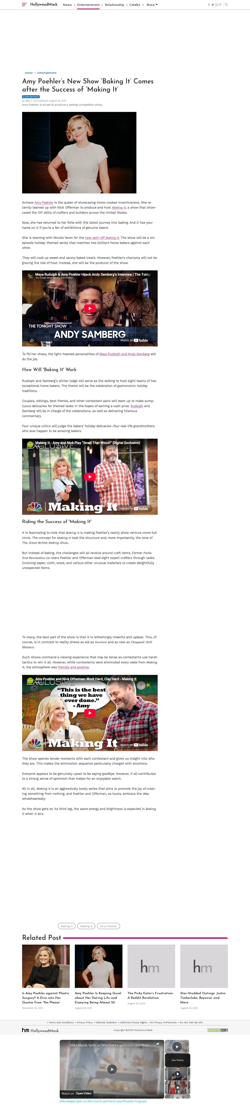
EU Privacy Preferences (163, 1022)
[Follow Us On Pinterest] (220, 4)
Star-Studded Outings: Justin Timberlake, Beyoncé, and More (203, 998)
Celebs (135, 4)
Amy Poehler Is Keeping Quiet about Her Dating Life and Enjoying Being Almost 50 (98, 998)
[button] (225, 4)
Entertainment (88, 4)
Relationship (114, 4)
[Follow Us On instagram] (216, 4)
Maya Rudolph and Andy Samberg (124, 354)
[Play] (177, 1073)
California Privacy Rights (133, 1022)
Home (29, 72)
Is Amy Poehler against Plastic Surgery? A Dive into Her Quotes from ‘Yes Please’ (45, 998)
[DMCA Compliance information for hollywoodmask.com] (217, 1030)
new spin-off (102, 237)
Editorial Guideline (106, 1022)
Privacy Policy (85, 1022)
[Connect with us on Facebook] (209, 4)
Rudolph (137, 406)
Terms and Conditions (61, 1022)
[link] (65, 1045)
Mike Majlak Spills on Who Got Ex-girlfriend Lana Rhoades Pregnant (111, 1045)
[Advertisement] (125, 43)
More (151, 4)
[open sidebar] (24, 5)
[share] (157, 1044)
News (67, 4)
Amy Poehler (44, 202)
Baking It (67, 926)
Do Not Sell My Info (191, 1022)
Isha (28, 101)
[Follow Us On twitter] (212, 4)
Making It (119, 207)
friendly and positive (73, 667)
